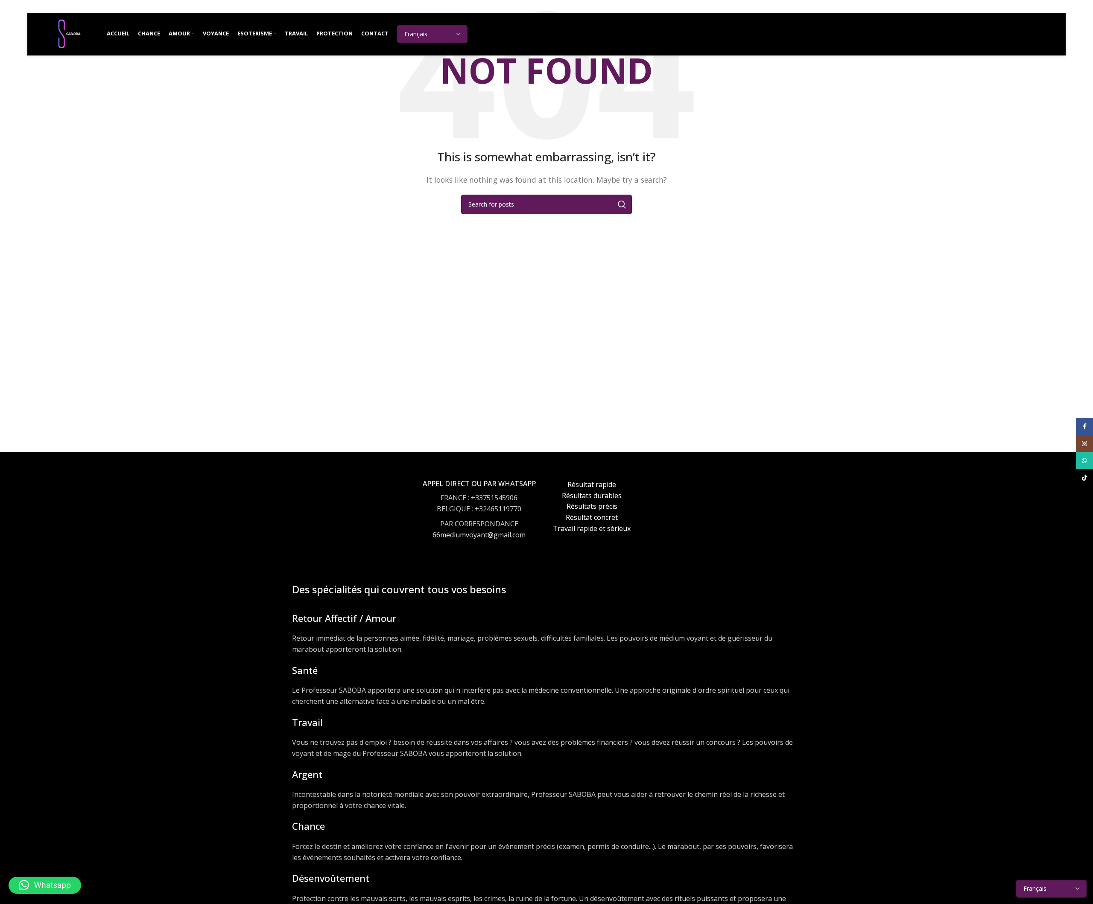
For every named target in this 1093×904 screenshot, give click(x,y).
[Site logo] (69, 33)
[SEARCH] (622, 204)
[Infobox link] (479, 517)
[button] (45, 885)
